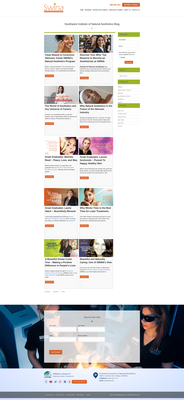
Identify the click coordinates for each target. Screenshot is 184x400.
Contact (88, 395)
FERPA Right (80, 395)
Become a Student (131, 5)
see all (120, 102)
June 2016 (121, 111)
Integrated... (72, 220)
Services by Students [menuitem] (116, 10)
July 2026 (120, 123)
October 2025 (122, 114)
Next (63, 292)
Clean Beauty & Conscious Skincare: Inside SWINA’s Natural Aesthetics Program (60, 58)
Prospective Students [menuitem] (100, 10)
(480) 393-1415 (115, 5)
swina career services (124, 90)
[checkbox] (129, 57)
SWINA (120, 87)
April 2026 (121, 120)
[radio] (129, 57)
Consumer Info (59, 395)
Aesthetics (121, 99)
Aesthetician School (124, 96)
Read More (49, 76)
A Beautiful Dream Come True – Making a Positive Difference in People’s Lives (60, 262)
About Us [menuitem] (127, 10)
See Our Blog (79, 381)
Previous (47, 292)
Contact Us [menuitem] (136, 10)
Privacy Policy (49, 395)
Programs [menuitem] (88, 10)
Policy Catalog (70, 395)
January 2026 (122, 117)
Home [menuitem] (82, 10)
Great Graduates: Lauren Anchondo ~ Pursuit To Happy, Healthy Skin (93, 160)
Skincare (120, 93)
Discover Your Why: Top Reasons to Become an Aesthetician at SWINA (93, 58)
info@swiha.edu (109, 381)
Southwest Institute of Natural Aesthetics (98, 269)
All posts (56, 292)
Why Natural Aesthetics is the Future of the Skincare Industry (96, 109)
